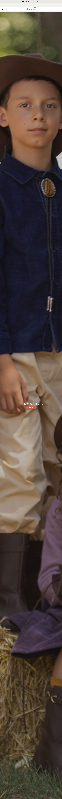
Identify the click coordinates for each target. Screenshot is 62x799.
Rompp (38, 1)
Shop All (31, 407)
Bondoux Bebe (25, 1)
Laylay (33, 1)
